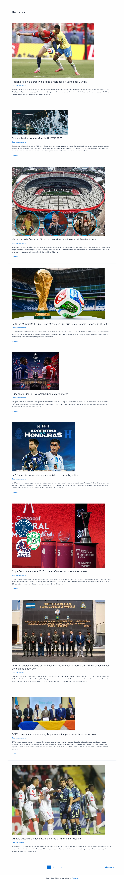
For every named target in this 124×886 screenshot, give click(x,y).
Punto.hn (75, 878)
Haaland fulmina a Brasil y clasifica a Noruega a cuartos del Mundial (49, 81)
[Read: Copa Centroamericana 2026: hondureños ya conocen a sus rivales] (58, 535)
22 (61, 867)
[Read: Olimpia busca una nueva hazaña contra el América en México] (58, 800)
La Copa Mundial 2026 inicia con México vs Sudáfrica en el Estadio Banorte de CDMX (59, 324)
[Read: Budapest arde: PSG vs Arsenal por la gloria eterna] (35, 371)
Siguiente (109, 867)
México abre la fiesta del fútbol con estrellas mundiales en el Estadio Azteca (54, 239)
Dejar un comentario (19, 85)
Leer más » (15, 99)
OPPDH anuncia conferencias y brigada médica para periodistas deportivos (54, 734)
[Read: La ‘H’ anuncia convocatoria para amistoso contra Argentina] (43, 447)
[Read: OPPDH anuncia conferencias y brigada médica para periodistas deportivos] (43, 714)
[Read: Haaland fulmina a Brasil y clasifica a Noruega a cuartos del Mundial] (53, 50)
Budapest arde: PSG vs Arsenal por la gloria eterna (40, 394)
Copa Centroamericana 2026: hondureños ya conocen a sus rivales (49, 571)
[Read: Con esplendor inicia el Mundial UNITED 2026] (40, 122)
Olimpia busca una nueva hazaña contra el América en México (46, 838)
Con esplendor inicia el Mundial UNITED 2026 (37, 138)
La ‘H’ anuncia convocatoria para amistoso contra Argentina (45, 475)
